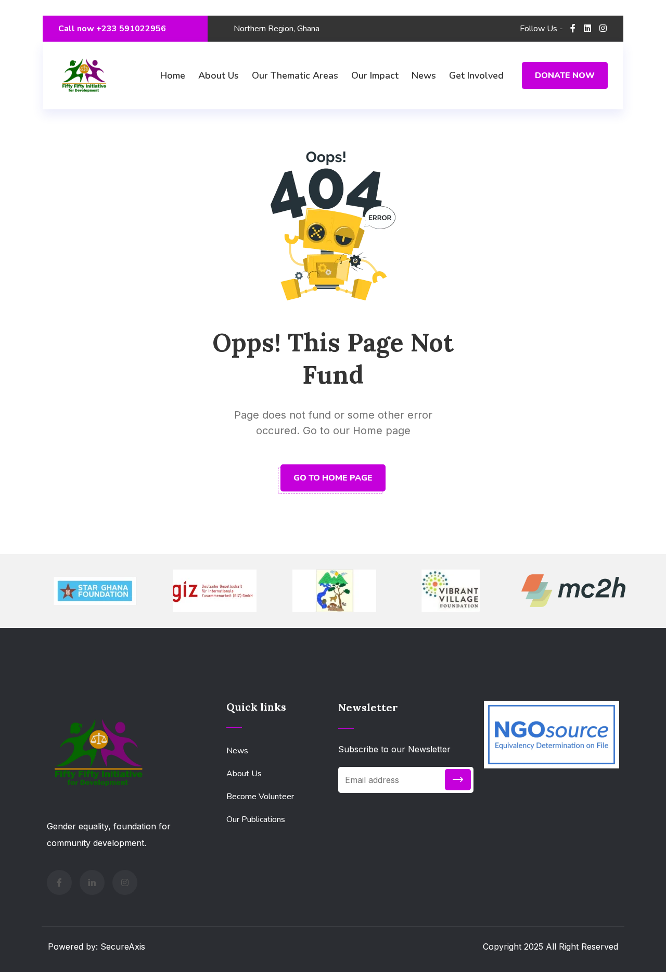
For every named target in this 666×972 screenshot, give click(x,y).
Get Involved (476, 75)
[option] (95, 591)
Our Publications (255, 819)
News (424, 75)
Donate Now (565, 75)
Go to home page (333, 478)
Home (172, 75)
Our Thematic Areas (295, 75)
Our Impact (375, 75)
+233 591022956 (130, 28)
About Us (218, 75)
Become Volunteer (260, 796)
